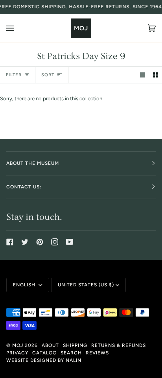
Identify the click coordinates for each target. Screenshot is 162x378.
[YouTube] (69, 241)
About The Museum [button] (32, 163)
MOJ (17, 345)
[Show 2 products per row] (155, 75)
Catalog (44, 353)
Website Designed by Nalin (43, 360)
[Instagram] (54, 241)
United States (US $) (86, 285)
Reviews (97, 353)
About (50, 345)
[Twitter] (24, 241)
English (25, 285)
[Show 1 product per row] (142, 75)
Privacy (17, 353)
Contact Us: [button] (23, 187)
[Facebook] (9, 241)
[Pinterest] (39, 241)
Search (71, 353)
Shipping (75, 345)
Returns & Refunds (118, 345)
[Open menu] (18, 28)
